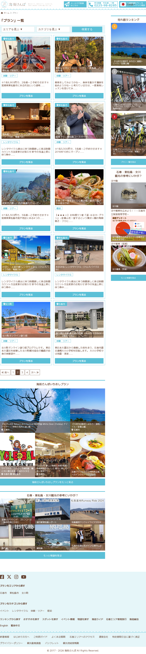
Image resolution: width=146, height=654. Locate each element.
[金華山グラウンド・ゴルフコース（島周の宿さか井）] (17, 511)
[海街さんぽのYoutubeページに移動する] (25, 577)
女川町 (25, 592)
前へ (6, 372)
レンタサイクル (20, 610)
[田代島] (17, 537)
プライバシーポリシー (11, 643)
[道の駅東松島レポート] (52, 511)
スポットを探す (50, 619)
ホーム (6, 12)
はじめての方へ (21, 636)
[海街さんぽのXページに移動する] (10, 577)
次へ (33, 372)
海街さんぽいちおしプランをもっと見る (52, 482)
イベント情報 (68, 619)
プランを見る (26, 95)
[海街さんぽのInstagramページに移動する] (17, 577)
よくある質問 (58, 636)
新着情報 (4, 636)
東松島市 (14, 592)
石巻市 (3, 592)
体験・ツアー (37, 610)
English (4, 625)
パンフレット (52, 643)
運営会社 (103, 636)
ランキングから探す (10, 619)
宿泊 (49, 610)
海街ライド (97, 619)
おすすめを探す (31, 619)
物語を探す (83, 619)
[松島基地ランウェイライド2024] (87, 511)
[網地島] (52, 537)
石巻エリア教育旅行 (116, 619)
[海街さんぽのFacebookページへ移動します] (3, 577)
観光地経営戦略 (71, 643)
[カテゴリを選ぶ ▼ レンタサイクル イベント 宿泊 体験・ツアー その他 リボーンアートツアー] (54, 29)
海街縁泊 (134, 619)
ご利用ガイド (40, 636)
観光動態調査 (34, 643)
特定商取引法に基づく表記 (126, 636)
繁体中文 (15, 625)
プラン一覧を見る (128, 162)
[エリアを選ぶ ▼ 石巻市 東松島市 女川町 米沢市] (19, 29)
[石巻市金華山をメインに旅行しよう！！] (87, 537)
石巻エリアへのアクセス (82, 636)
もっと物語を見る (52, 555)
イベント (4, 610)
